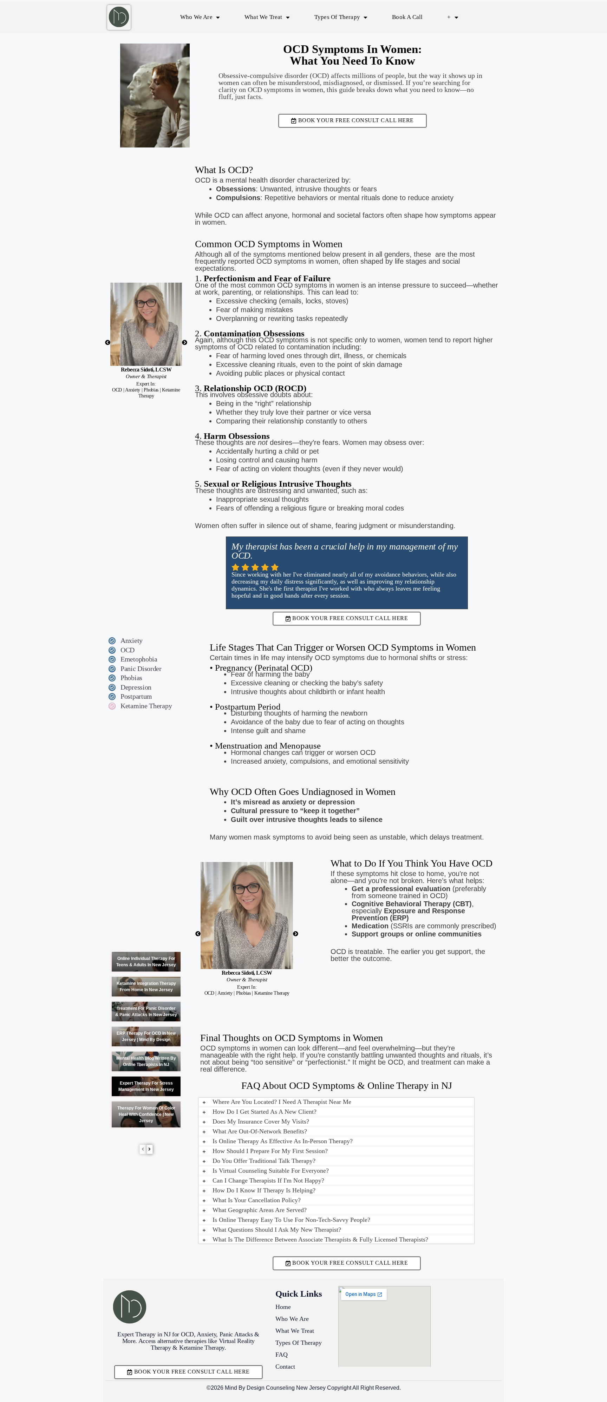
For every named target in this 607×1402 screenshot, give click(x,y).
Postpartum (136, 696)
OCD (127, 650)
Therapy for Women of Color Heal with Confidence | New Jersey (146, 1114)
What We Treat (263, 17)
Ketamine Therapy (146, 706)
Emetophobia (138, 659)
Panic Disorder (141, 668)
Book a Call (407, 17)
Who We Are (196, 17)
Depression (135, 687)
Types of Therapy (337, 17)
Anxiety (131, 640)
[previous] (142, 1149)
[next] (149, 1149)
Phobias (131, 678)
